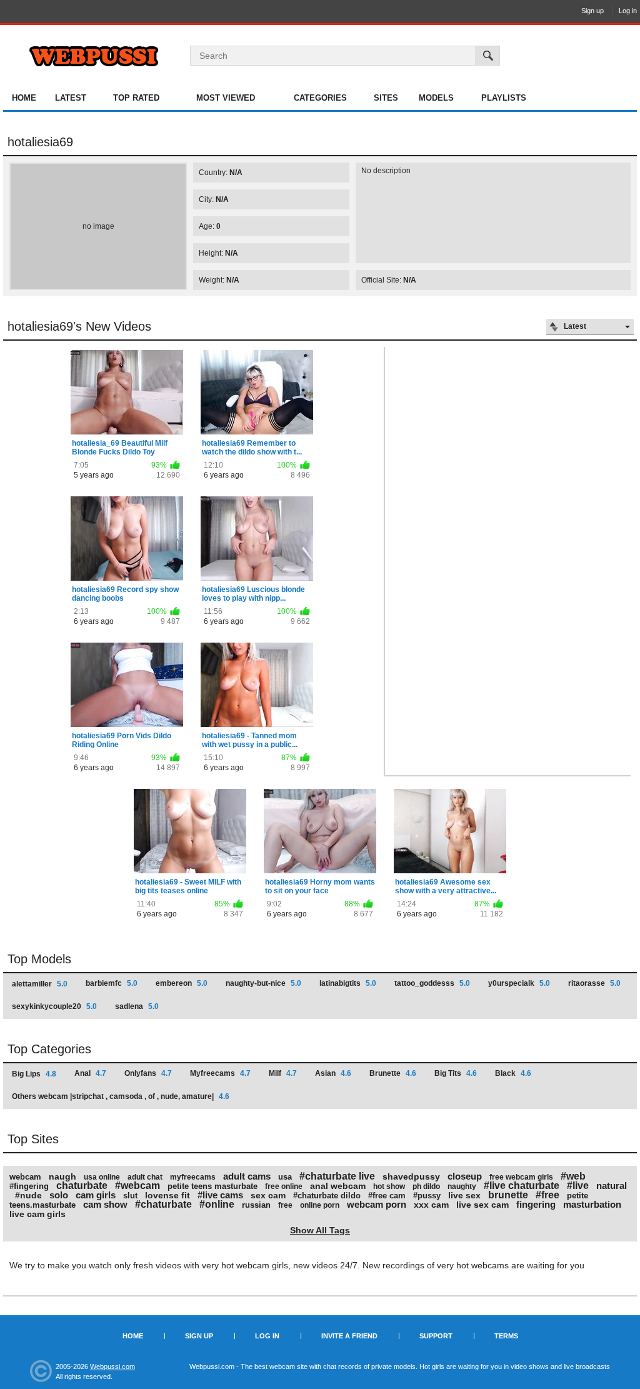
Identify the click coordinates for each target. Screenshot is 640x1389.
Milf (283, 1073)
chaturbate (82, 1185)
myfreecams (193, 1177)
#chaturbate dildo (327, 1195)
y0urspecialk (519, 983)
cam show (105, 1204)
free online (283, 1186)
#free (547, 1195)
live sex (464, 1195)
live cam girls (37, 1214)
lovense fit (167, 1195)
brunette (508, 1195)
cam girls (96, 1195)
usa (285, 1176)
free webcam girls (521, 1177)
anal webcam (338, 1186)
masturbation (592, 1204)
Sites (386, 98)
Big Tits (455, 1073)
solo (58, 1195)
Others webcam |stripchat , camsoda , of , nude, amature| (120, 1096)
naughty (462, 1186)
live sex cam (482, 1205)
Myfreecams (220, 1073)
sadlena (137, 1006)
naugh (62, 1176)
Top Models (39, 959)
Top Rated (136, 98)
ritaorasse (594, 983)
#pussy (427, 1195)
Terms (506, 1336)
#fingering (29, 1186)
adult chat (145, 1177)
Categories (320, 98)
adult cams (247, 1176)
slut (130, 1195)
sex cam (268, 1195)
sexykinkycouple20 (54, 1006)
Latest (70, 98)
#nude (28, 1195)
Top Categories (49, 1049)
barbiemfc (112, 983)
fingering (536, 1204)
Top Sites (33, 1139)
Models (436, 98)
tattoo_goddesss (432, 983)
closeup (465, 1176)
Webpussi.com (112, 1366)
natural (611, 1185)
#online (216, 1204)
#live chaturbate (521, 1185)
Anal (90, 1073)
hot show (389, 1186)
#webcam (137, 1185)
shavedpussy (411, 1176)
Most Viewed (225, 98)
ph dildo (426, 1186)
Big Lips (34, 1074)
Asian (333, 1073)
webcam (25, 1176)
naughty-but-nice (263, 983)
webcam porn (376, 1204)
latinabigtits (347, 983)
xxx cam (431, 1205)
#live (578, 1185)
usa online (102, 1177)
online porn (319, 1205)
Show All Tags (320, 1230)
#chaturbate (163, 1204)
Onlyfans (148, 1073)
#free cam (387, 1195)
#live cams (220, 1195)
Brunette (392, 1073)
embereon (182, 983)
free (285, 1205)
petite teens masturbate (213, 1186)
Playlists (503, 98)
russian (256, 1205)
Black (513, 1073)
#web (573, 1176)
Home (24, 98)
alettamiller (40, 984)
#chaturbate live (337, 1176)
